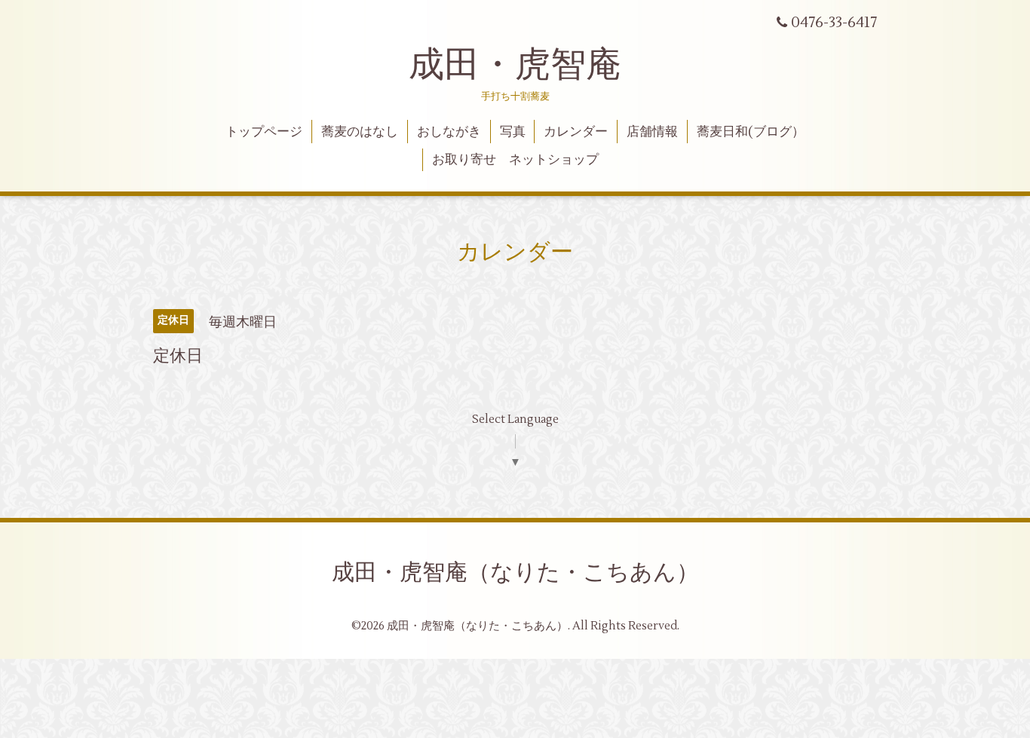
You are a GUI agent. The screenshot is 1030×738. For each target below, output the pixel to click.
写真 (513, 132)
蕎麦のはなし (359, 132)
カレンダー (576, 132)
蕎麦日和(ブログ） (751, 132)
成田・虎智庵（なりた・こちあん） (515, 572)
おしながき (449, 132)
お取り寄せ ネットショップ (515, 160)
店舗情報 (652, 132)
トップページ (263, 132)
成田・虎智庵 (515, 64)
